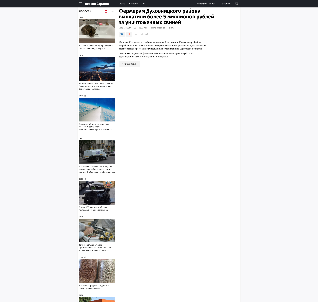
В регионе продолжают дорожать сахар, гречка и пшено (95, 286)
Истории (133, 3)
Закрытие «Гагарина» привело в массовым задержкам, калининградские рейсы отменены (95, 127)
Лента (122, 3)
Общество (143, 28)
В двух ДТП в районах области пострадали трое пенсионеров (93, 208)
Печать (171, 28)
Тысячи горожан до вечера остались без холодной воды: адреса (96, 47)
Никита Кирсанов (157, 28)
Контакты (225, 3)
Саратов (97, 4)
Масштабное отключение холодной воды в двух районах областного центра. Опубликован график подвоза (97, 169)
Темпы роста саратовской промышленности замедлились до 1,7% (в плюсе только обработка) (95, 248)
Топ (143, 3)
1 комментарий (129, 64)
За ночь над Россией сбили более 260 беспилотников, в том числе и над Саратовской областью (96, 86)
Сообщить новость (206, 3)
